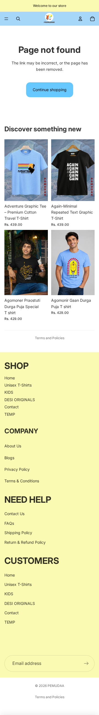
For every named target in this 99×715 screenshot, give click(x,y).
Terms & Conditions (21, 481)
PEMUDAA (56, 686)
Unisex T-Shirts (18, 385)
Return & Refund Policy (25, 542)
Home (9, 378)
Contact (11, 406)
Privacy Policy (17, 469)
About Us (12, 446)
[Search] (18, 19)
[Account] (80, 19)
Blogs (9, 457)
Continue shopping (50, 89)
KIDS (8, 392)
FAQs (9, 523)
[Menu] (6, 18)
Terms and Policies (49, 338)
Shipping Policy (18, 533)
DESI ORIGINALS (19, 399)
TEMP (9, 414)
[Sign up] (86, 663)
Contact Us (14, 514)
